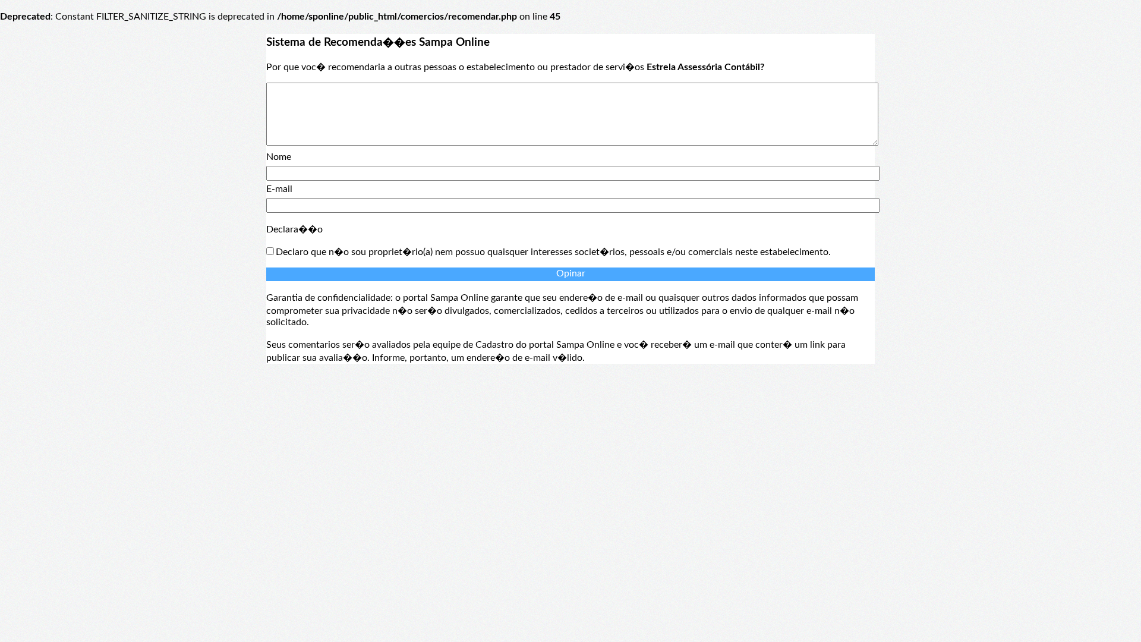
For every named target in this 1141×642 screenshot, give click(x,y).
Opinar (570, 273)
